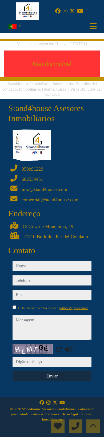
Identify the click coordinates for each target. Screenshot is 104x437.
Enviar (52, 376)
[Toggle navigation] (93, 26)
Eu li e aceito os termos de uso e (53, 308)
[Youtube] (80, 11)
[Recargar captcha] (58, 349)
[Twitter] (72, 11)
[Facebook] (58, 11)
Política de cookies (45, 414)
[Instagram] (65, 11)
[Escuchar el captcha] (68, 349)
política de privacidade (73, 308)
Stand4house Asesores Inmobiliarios (49, 409)
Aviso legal (70, 414)
